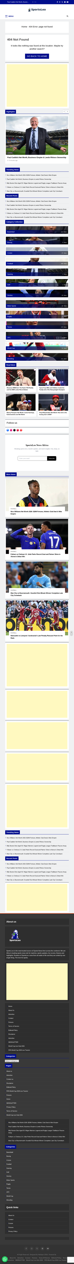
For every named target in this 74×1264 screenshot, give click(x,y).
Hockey (8, 1176)
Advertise (11, 1014)
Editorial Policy (13, 1030)
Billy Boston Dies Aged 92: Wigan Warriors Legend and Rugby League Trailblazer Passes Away (18, 2)
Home (24, 26)
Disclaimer (11, 1034)
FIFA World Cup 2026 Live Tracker (19, 1050)
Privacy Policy (11, 1107)
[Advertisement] (37, 85)
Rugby (8, 1184)
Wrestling (11, 384)
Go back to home (37, 56)
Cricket (8, 1160)
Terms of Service (13, 1026)
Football (11, 153)
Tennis (8, 1188)
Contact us (9, 1079)
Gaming (8, 1168)
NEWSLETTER (13, 1042)
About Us (11, 1010)
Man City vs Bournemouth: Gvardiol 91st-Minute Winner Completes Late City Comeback (34, 191)
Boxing (8, 1156)
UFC (7, 1192)
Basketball (9, 1152)
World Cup (9, 1196)
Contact (10, 1018)
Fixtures (10, 1022)
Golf (7, 1172)
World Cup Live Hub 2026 (16, 1046)
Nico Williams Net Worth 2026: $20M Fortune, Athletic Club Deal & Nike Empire (31, 175)
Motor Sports (10, 1180)
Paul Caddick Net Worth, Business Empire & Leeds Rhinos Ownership (29, 179)
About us (9, 1071)
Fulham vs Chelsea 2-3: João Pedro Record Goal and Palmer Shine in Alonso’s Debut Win (35, 187)
